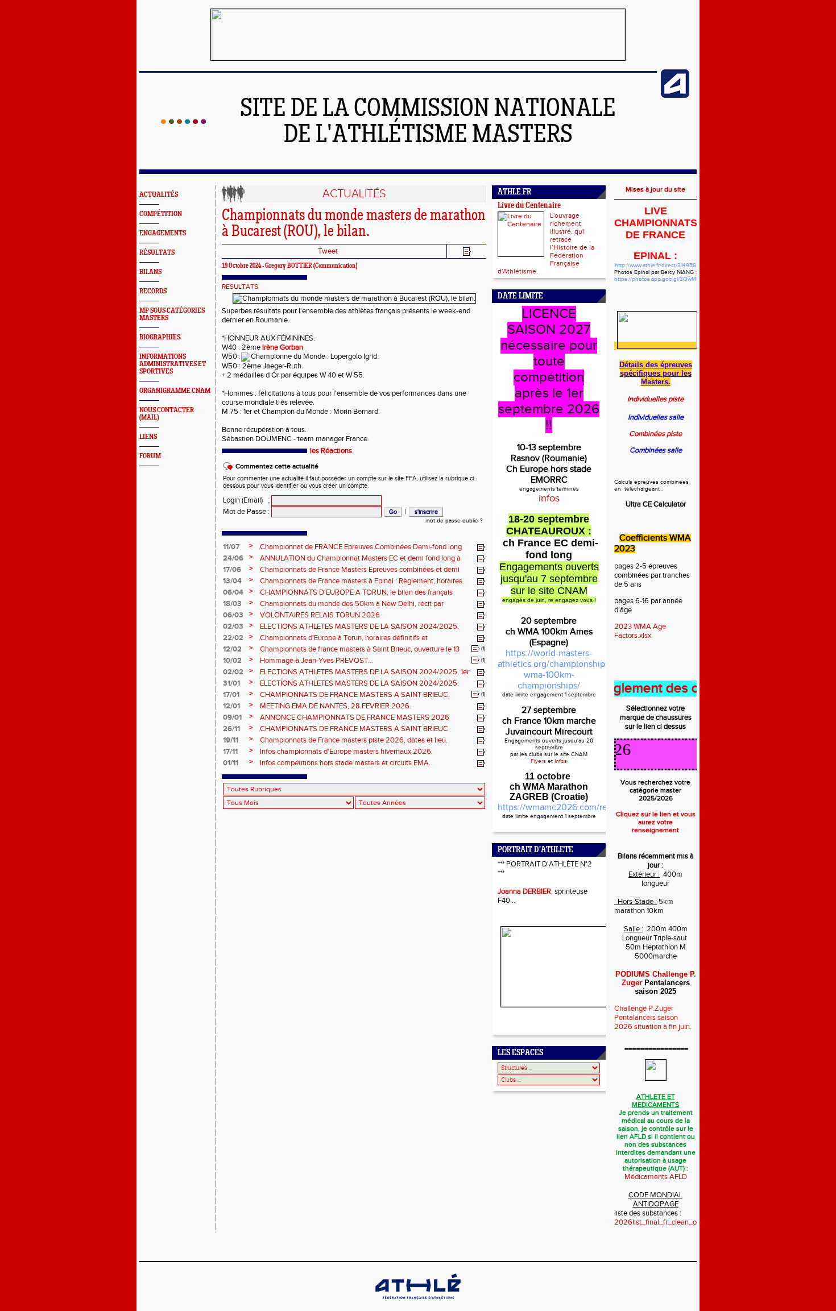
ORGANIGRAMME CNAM (174, 391)
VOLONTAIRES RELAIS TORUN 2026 (320, 615)
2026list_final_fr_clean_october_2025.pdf (682, 1222)
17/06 (232, 569)
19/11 (230, 740)
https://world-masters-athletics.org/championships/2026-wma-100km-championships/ (567, 669)
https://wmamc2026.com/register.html (573, 807)
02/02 (233, 672)
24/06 (233, 558)
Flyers (538, 761)
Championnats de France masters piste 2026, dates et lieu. (354, 740)
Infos (560, 761)
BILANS (150, 272)
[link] (282, 347)
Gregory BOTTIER (288, 266)
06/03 (233, 615)
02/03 (233, 626)
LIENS (148, 437)
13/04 (232, 581)
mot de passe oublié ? (454, 520)
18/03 (232, 603)
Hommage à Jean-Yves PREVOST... (316, 660)
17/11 (230, 751)
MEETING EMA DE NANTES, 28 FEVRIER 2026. (335, 706)
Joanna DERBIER (524, 891)
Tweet (328, 251)
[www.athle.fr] (675, 95)
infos (549, 498)
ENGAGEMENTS (162, 233)
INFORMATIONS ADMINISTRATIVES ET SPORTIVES (172, 364)
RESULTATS (240, 287)
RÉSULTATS (157, 252)
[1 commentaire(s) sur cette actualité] (475, 648)
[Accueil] (183, 121)
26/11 (231, 728)
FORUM (150, 456)
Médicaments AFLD (655, 1176)
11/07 (231, 546)
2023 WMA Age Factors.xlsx (640, 631)
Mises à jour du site (655, 189)
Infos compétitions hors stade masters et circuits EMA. (345, 762)
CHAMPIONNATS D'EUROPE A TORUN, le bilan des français (356, 592)
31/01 (231, 683)
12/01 (231, 706)
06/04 (233, 592)
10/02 (232, 660)
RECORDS (153, 291)
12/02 (232, 649)
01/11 (230, 762)
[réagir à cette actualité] (481, 547)
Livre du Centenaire (529, 206)
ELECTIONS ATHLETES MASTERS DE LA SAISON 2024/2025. (359, 683)
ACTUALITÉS (158, 194)
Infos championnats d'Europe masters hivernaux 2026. (346, 751)
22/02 (233, 637)
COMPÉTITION (160, 214)
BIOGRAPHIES (159, 337)
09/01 (232, 717)
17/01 (231, 694)
